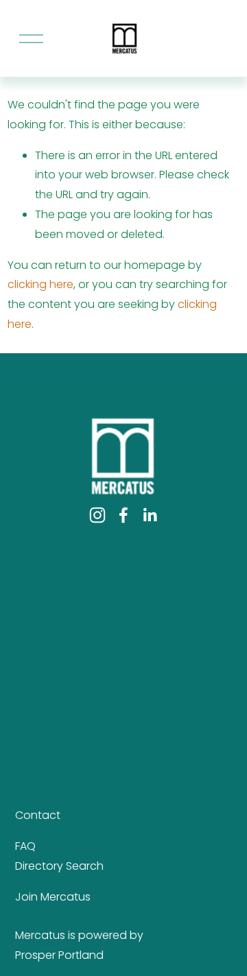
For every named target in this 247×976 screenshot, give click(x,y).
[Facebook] (123, 515)
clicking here (40, 284)
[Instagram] (97, 515)
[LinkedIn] (149, 515)
